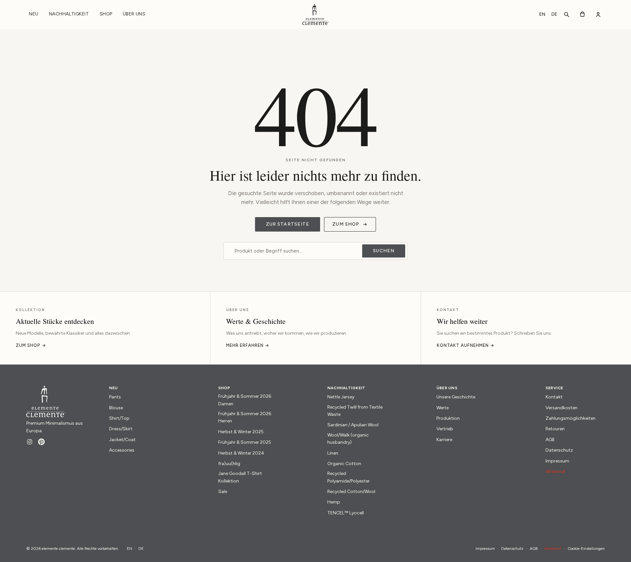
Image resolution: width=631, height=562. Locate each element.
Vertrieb (444, 429)
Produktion (448, 418)
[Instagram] (29, 441)
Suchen (383, 251)
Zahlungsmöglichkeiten (571, 418)
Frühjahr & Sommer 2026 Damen (244, 399)
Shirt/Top (119, 418)
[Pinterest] (41, 441)
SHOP (106, 14)
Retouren (555, 429)
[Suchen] (566, 14)
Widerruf (556, 471)
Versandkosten (561, 408)
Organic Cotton (344, 463)
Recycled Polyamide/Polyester (348, 477)
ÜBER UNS (134, 14)
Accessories (121, 450)
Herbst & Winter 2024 (241, 453)
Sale (222, 491)
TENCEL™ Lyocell (345, 513)
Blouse (116, 408)
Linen (332, 453)
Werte (442, 408)
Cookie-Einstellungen (586, 548)
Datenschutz (559, 450)
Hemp (333, 502)
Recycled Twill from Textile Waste (355, 410)
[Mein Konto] (598, 14)
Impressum (557, 461)
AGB (550, 439)
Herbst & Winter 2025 (241, 432)
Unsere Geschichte (455, 397)
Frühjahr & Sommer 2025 (244, 442)
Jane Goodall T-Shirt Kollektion (240, 477)
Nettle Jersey (340, 397)
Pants (115, 397)
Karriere (444, 439)
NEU (33, 14)
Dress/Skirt (120, 429)
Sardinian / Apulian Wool (353, 425)
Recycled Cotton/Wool (351, 491)
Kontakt (554, 397)
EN (542, 14)
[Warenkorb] (582, 14)
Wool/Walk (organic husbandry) (348, 438)
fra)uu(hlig (229, 463)
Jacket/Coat (122, 439)
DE (554, 14)
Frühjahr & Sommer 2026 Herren (244, 417)
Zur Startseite (288, 224)
